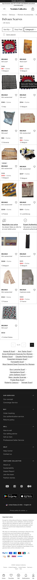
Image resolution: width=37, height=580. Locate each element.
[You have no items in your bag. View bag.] (32, 9)
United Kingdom (13, 567)
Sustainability (8, 468)
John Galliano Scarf (17, 374)
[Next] (24, 345)
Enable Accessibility (18, 1)
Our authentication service (13, 416)
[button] (32, 9)
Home (4, 14)
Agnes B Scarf (9, 351)
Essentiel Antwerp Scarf (17, 359)
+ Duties (7, 69)
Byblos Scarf (7, 356)
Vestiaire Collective (12, 461)
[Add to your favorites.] (16, 59)
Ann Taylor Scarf (24, 351)
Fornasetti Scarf (17, 362)
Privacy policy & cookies (17, 510)
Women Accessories (25, 14)
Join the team (8, 474)
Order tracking (9, 413)
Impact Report (8, 471)
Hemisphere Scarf (17, 372)
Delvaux (12, 14)
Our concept (8, 399)
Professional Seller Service (13, 440)
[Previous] (13, 345)
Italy (21, 569)
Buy (4, 409)
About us (6, 464)
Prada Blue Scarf (17, 380)
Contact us (7, 454)
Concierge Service (10, 402)
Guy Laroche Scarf (17, 369)
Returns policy (8, 419)
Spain (16, 569)
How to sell (7, 430)
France (5, 567)
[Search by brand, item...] (4, 9)
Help (5, 447)
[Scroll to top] (32, 345)
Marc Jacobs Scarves (17, 377)
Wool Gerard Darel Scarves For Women (18, 364)
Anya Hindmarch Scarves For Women (17, 354)
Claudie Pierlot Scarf (24, 356)
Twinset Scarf (26, 382)
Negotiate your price (10, 224)
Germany (29, 567)
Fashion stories (9, 478)
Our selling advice (10, 433)
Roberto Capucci (11, 382)
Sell (5, 427)
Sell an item (7, 437)
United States (22, 567)
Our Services (9, 395)
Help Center (8, 451)
